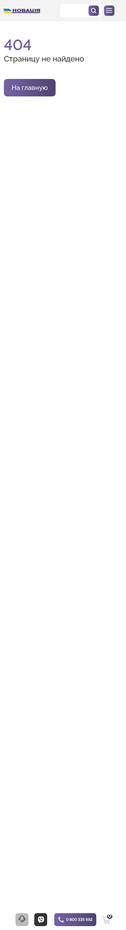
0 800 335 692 (79, 919)
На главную (30, 88)
